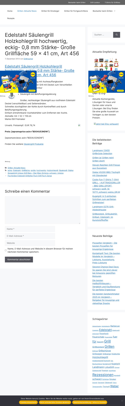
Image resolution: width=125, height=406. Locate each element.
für (94, 341)
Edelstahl (17, 170)
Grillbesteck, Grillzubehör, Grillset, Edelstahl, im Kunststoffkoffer (105, 217)
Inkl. (112, 361)
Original (117, 367)
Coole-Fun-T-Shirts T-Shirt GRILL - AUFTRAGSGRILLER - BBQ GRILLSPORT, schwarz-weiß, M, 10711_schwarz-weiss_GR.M (106, 185)
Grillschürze (105, 350)
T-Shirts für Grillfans (112, 2)
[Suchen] (116, 35)
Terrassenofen (97, 387)
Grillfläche (26, 170)
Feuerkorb (103, 333)
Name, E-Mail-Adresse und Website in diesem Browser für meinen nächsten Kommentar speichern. (40, 250)
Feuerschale (98, 337)
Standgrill (101, 382)
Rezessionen (103, 375)
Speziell (94, 382)
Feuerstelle (108, 337)
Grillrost (95, 351)
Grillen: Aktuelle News (26, 11)
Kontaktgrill (107, 364)
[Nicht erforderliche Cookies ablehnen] (122, 401)
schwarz (97, 379)
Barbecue (115, 326)
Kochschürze (97, 364)
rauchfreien (112, 370)
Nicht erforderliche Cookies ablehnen (55, 402)
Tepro (114, 382)
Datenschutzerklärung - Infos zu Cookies (89, 402)
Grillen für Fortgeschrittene (76, 11)
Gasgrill (100, 342)
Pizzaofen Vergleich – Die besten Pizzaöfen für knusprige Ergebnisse (104, 246)
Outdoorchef (96, 370)
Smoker (112, 379)
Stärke (70, 170)
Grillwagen (97, 354)
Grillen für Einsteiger (50, 11)
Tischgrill (106, 387)
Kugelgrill (115, 364)
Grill (107, 341)
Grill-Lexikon (95, 2)
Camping (95, 330)
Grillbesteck (98, 347)
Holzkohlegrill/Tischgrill (101, 361)
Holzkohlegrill (52, 170)
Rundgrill (117, 375)
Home (9, 11)
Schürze (105, 379)
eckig (10, 170)
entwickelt (95, 334)
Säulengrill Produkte (33, 144)
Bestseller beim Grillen (76, 2)
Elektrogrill (116, 330)
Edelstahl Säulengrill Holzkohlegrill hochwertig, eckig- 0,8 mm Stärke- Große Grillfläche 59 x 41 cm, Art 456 (39, 70)
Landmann (98, 367)
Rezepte (11, 18)
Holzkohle (115, 354)
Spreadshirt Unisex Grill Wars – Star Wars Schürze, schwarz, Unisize (35, 173)
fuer (115, 336)
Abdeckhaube (96, 326)
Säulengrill (63, 170)
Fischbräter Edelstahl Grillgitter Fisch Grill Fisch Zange (30, 176)
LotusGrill (109, 367)
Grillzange (107, 354)
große (33, 170)
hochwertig (41, 170)
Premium (105, 370)
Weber (114, 386)
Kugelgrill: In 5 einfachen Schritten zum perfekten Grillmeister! (104, 199)
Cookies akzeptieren (28, 402)
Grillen (109, 346)
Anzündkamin (106, 326)
